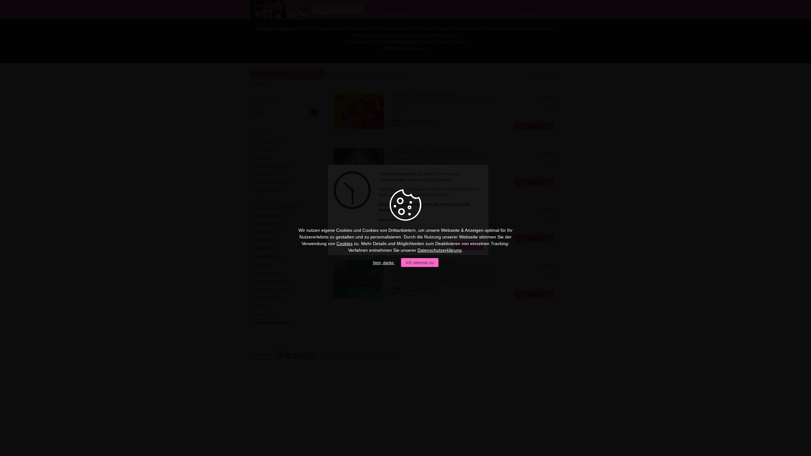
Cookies (344, 243)
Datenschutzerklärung (440, 250)
